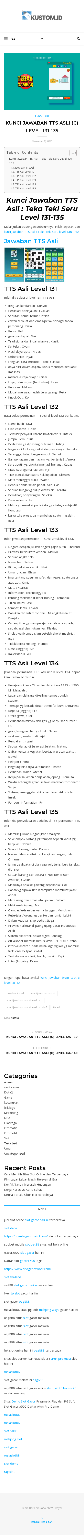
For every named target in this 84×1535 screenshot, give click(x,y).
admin (15, 1018)
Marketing (11, 1113)
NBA (7, 1118)
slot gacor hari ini (37, 1220)
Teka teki (42, 116)
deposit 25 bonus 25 (61, 1388)
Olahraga (10, 1123)
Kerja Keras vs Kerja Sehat (23, 1189)
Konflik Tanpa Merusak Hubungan (27, 1184)
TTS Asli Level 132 (25, 176)
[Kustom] (42, 15)
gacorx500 (27, 1261)
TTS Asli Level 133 (25, 180)
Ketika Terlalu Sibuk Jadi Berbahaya (28, 1195)
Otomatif (10, 1128)
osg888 (24, 1301)
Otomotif (10, 1133)
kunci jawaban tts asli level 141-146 (27, 1007)
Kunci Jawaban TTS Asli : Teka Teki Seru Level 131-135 (41, 161)
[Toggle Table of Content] (71, 152)
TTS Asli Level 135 (25, 188)
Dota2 (8, 1092)
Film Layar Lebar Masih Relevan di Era (30, 1179)
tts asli (57, 1007)
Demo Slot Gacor (23, 1401)
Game (8, 1097)
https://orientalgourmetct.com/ (26, 1236)
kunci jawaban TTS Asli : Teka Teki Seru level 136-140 (41, 232)
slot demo (11, 1463)
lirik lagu (9, 1107)
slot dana (10, 1228)
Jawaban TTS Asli (24, 167)
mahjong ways (49, 1310)
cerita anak (11, 1087)
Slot (6, 1138)
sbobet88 (32, 1244)
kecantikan (11, 1102)
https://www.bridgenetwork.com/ (27, 1269)
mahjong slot (13, 1439)
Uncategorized (14, 1153)
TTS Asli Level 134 (25, 184)
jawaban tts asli (15, 993)
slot (26, 1318)
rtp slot (15, 1293)
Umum (8, 1148)
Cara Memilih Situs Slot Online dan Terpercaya (36, 1174)
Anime (8, 1082)
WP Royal (56, 1508)
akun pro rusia (61, 1358)
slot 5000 (11, 1431)
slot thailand (12, 1277)
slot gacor (27, 1252)
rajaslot (9, 1472)
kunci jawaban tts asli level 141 (24, 1000)
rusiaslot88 (12, 1372)
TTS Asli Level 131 (25, 171)
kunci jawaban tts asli (43, 993)
